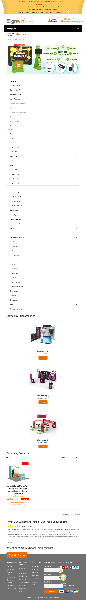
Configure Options (18, 504)
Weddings (14, 273)
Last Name (48, 574)
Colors (12, 228)
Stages (13, 295)
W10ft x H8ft (15, 174)
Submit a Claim (24, 582)
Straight (14, 152)
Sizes (11, 165)
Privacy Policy (11, 588)
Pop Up (13, 215)
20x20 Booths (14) (15, 94)
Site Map (22, 585)
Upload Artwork (54, 20)
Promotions (15, 269)
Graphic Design (24, 576)
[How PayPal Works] (69, 593)
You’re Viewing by (15, 99)
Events (13, 260)
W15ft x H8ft (15, 179)
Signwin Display (17, 555)
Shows (13, 251)
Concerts (14, 300)
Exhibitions (15, 255)
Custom (14, 233)
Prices (12, 188)
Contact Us (22, 579)
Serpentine (15, 147)
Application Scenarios (17, 237)
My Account (35, 566)
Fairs (13, 264)
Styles (11, 304)
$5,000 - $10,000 (16, 206)
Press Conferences (17, 286)
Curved (13, 143)
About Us (10, 566)
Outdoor (14, 246)
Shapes (12, 134)
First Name (48, 566)
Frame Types (14, 210)
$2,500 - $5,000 (16, 201)
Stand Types (13, 156)
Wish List (35, 572)
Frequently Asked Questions (22, 570)
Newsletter (35, 575)
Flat (12, 138)
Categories (13, 81)
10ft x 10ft (14, 170)
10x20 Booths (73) (15, 90)
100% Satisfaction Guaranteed (11, 577)
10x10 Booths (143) (15, 85)
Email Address (49, 582)
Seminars (14, 291)
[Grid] (7, 457)
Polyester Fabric (16, 224)
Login (10, 35)
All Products (35, 579)
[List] (10, 457)
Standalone (15, 161)
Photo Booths (15, 282)
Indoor (13, 242)
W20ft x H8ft (15, 183)
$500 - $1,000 (15, 192)
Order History (36, 569)
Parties (13, 278)
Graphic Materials (15, 219)
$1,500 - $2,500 (16, 197)
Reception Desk (16, 309)
